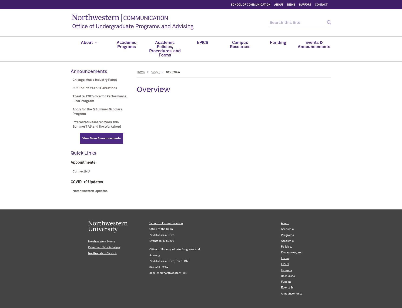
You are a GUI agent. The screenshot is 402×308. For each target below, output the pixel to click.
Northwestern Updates (90, 191)
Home (141, 72)
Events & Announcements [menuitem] (314, 45)
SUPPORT (305, 4)
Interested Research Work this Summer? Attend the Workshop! (97, 125)
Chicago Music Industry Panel (95, 80)
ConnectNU (81, 171)
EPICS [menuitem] (202, 43)
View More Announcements (101, 138)
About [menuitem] (87, 43)
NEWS (291, 4)
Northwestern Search (102, 253)
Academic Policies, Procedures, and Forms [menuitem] (165, 49)
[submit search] (327, 23)
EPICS (285, 264)
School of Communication (166, 223)
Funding (286, 282)
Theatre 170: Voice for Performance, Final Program (100, 99)
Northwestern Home (101, 241)
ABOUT (278, 4)
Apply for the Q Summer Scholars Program (97, 112)
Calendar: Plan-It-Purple (104, 247)
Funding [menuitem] (278, 43)
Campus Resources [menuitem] (240, 45)
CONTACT (321, 4)
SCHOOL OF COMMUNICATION (251, 4)
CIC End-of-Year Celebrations (95, 88)
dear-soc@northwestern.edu (168, 273)
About (155, 72)
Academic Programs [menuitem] (126, 45)
